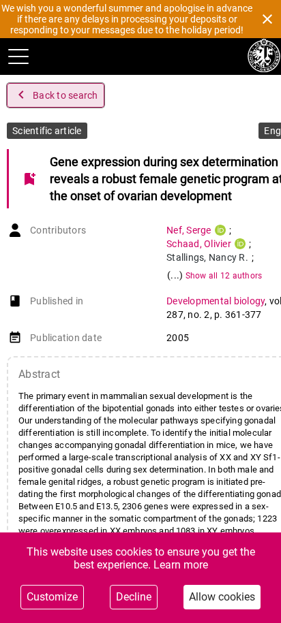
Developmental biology (215, 300)
